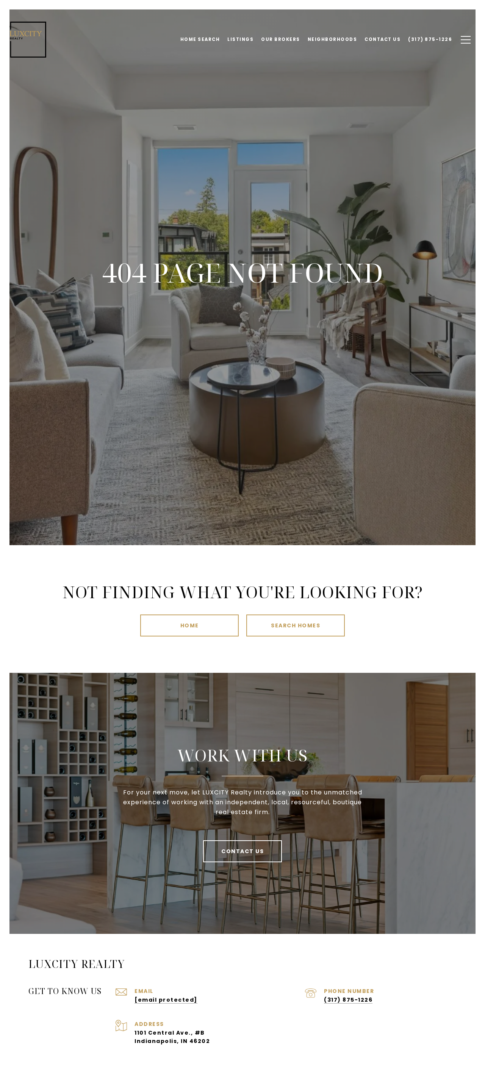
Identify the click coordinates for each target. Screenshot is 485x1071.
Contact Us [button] (242, 851)
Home (189, 625)
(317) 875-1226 (348, 1000)
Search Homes (295, 625)
